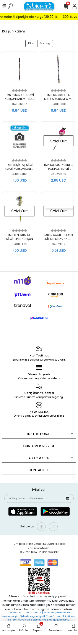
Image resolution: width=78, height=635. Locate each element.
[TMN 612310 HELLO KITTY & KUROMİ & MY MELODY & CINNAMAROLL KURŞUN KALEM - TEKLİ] (58, 70)
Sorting (45, 43)
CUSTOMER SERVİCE (39, 446)
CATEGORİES (39, 458)
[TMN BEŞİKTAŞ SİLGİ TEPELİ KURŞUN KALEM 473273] (19, 140)
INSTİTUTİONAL (39, 434)
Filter (31, 43)
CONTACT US (39, 470)
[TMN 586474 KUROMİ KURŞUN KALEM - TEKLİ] (19, 70)
